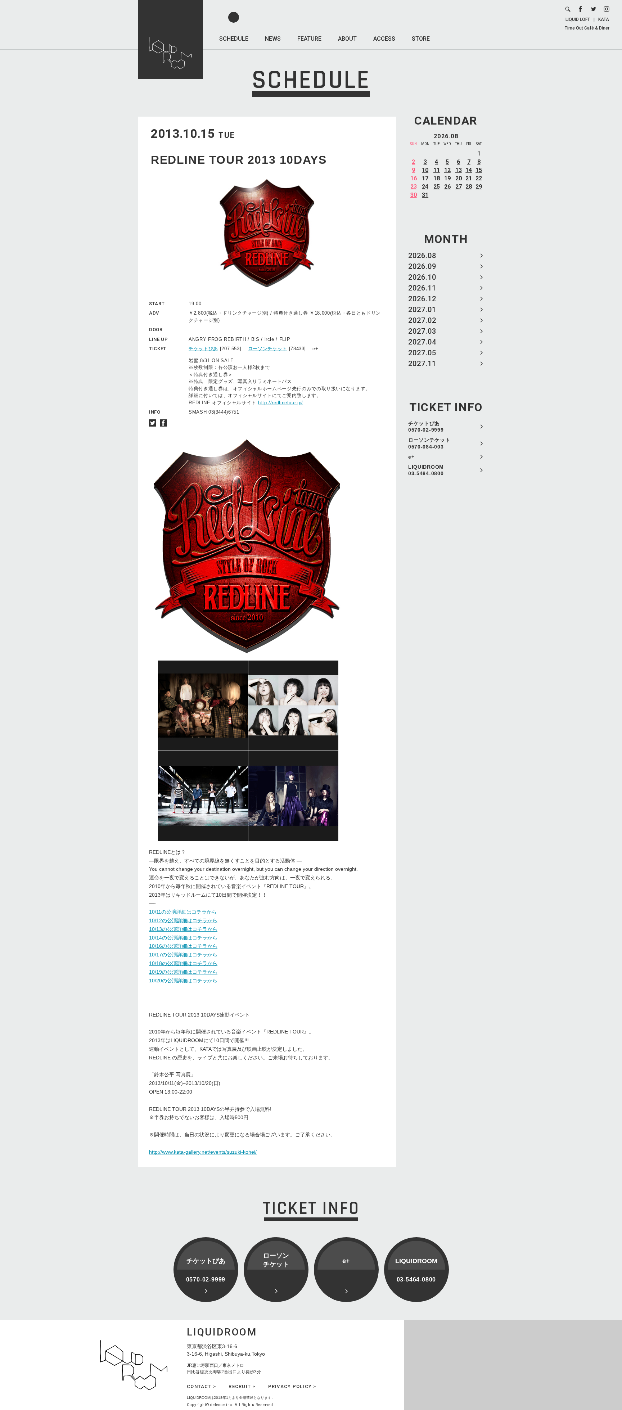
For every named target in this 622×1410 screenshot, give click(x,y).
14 (468, 170)
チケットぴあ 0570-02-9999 (425, 426)
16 (413, 178)
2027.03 (422, 331)
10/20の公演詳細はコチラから (183, 980)
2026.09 (422, 266)
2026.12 (422, 298)
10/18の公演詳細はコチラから (183, 963)
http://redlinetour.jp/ (280, 402)
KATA (603, 19)
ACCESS (384, 38)
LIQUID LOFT (577, 19)
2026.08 (422, 255)
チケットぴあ (203, 348)
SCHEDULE (233, 38)
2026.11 (422, 288)
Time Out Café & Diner (587, 28)
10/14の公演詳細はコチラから (183, 938)
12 (447, 170)
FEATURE (309, 38)
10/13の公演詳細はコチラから (183, 929)
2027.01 (422, 309)
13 (458, 170)
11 (436, 170)
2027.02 (422, 320)
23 (413, 186)
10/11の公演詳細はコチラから (183, 912)
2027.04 (422, 342)
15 (478, 170)
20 (458, 178)
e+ (411, 457)
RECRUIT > (242, 1386)
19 (447, 178)
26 (447, 186)
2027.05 (422, 352)
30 (413, 195)
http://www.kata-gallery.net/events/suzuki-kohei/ (203, 1152)
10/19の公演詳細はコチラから (183, 972)
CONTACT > (201, 1386)
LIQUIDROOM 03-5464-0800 (426, 470)
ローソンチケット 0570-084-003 (429, 443)
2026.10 (422, 277)
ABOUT (347, 38)
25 (436, 186)
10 (425, 170)
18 (436, 178)
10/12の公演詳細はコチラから (183, 920)
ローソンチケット (267, 348)
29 (478, 186)
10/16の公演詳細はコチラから (183, 946)
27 (458, 186)
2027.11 (422, 363)
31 (425, 195)
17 (425, 178)
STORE (421, 38)
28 (468, 186)
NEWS (273, 38)
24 (425, 186)
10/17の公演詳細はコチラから (183, 955)
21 (468, 178)
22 (478, 178)
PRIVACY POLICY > (292, 1386)
